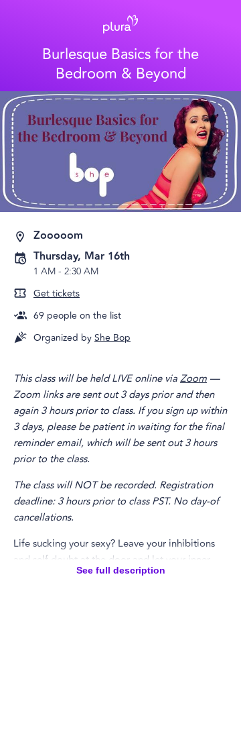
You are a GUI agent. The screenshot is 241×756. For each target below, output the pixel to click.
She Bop (112, 338)
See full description (120, 570)
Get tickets (56, 293)
